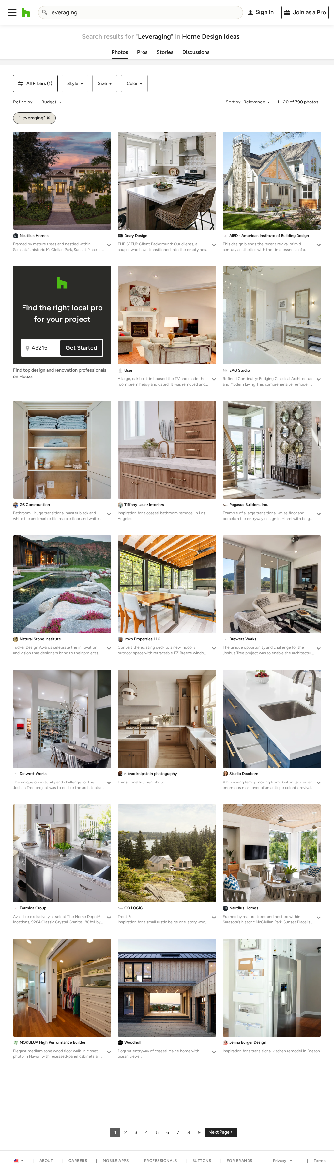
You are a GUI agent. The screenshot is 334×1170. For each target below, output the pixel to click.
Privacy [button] (279, 1160)
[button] (12, 12)
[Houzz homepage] (26, 12)
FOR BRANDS (239, 1160)
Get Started (81, 347)
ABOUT (46, 1160)
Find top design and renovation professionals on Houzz (59, 373)
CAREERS (77, 1160)
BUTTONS (201, 1160)
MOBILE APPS (116, 1160)
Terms (320, 1160)
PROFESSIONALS (160, 1160)
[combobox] (140, 12)
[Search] (44, 12)
